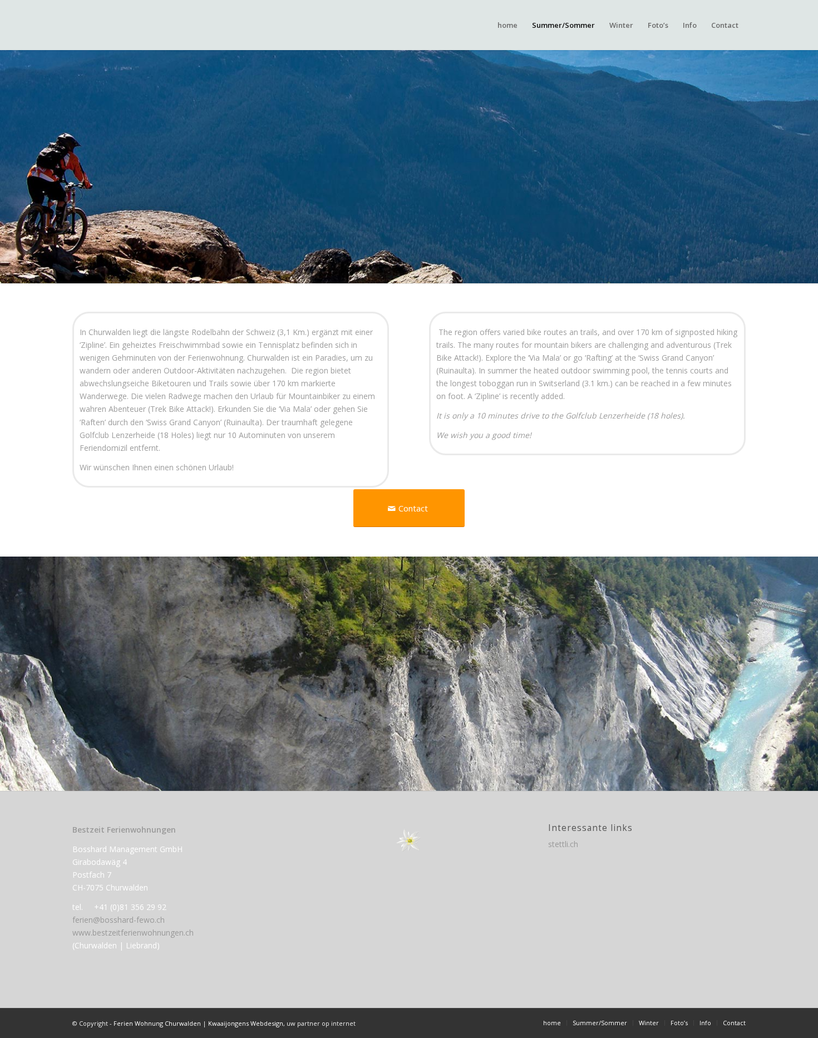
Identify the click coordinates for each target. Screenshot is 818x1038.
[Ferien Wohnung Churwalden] (126, 25)
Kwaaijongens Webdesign (245, 1023)
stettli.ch (563, 844)
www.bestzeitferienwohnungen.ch (133, 932)
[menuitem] (507, 25)
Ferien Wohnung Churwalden (157, 1023)
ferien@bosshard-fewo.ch (118, 919)
